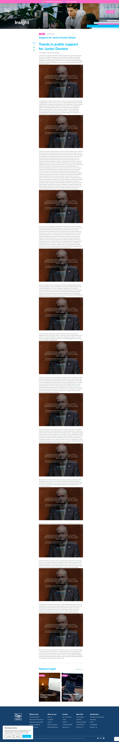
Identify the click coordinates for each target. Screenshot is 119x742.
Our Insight (68, 11)
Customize (9, 736)
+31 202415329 (93, 724)
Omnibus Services (33, 727)
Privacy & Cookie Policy (55, 738)
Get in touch (110, 12)
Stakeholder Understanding (36, 722)
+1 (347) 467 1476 (80, 724)
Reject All (18, 736)
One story (75, 385)
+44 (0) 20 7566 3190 (67, 724)
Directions (64, 727)
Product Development (34, 724)
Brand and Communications (36, 719)
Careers (94, 11)
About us (86, 11)
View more (78, 669)
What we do (59, 11)
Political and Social (52, 724)
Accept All (27, 736)
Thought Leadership (34, 717)
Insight (42, 34)
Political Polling (102, 7)
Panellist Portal (111, 7)
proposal (75, 562)
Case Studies (78, 11)
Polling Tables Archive (53, 727)
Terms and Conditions (64, 738)
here (64, 1)
